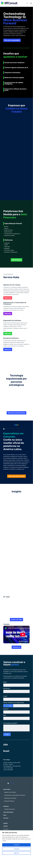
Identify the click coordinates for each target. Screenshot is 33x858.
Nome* (5, 682)
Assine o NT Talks (16, 619)
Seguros (22, 545)
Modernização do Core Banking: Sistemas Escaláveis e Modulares (15, 572)
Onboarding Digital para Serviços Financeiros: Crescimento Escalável (15, 506)
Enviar (6, 734)
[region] (16, 843)
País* (4, 715)
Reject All (16, 853)
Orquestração (16, 545)
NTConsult (15, 578)
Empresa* (6, 709)
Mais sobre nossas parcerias (16, 413)
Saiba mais (8, 298)
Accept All (16, 844)
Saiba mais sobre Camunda (16, 476)
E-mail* (5, 696)
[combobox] (8, 705)
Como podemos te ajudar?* (10, 723)
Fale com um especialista (12, 40)
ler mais (3, 523)
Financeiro (9, 512)
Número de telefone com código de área (13, 702)
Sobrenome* (6, 688)
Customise (16, 849)
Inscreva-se (16, 647)
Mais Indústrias (16, 260)
